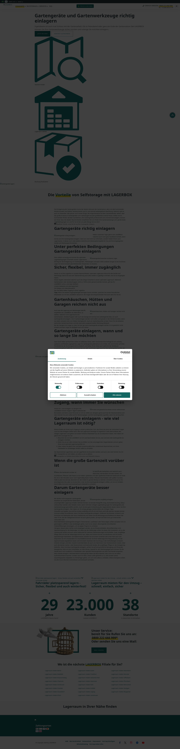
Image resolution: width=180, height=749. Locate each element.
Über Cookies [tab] (118, 359)
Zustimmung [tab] (62, 359)
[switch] (79, 387)
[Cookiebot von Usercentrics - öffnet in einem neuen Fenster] (122, 352)
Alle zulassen (117, 395)
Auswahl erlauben (90, 395)
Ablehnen (63, 395)
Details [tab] (90, 359)
